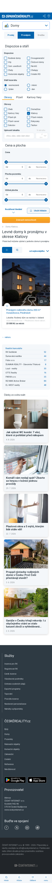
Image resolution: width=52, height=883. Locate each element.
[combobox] (19, 136)
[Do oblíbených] (7, 306)
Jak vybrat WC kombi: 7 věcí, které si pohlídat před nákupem (25, 434)
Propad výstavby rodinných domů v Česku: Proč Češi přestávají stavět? (22, 574)
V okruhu (41, 130)
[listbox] (26, 26)
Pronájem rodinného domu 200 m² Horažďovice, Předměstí (23, 311)
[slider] (6, 162)
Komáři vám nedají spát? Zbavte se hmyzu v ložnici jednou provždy (25, 480)
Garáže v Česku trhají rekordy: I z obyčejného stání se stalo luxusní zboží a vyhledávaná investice (26, 623)
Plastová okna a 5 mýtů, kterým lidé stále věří (25, 528)
